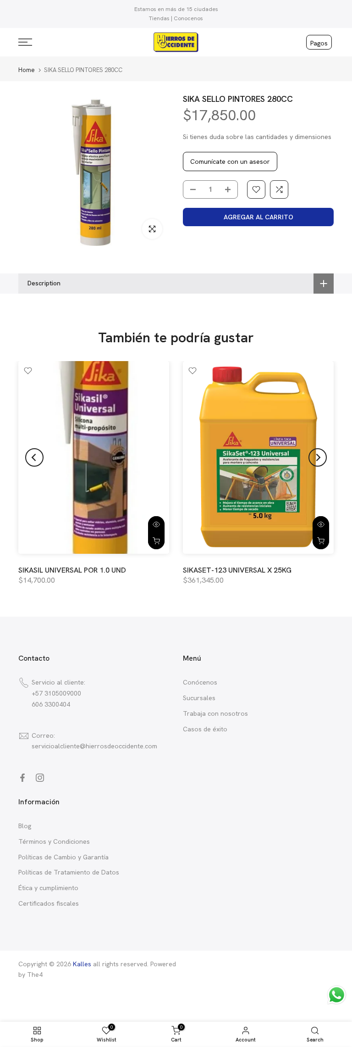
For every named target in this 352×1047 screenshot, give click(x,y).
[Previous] (34, 457)
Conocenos (188, 18)
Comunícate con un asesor (230, 161)
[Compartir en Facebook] (22, 777)
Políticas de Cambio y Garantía (63, 857)
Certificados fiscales (48, 903)
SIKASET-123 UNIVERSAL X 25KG (237, 570)
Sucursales (199, 698)
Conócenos (200, 682)
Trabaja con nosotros (215, 713)
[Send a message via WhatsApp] (336, 995)
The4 (35, 974)
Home (26, 70)
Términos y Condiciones (54, 841)
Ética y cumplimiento (48, 888)
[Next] (317, 457)
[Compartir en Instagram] (40, 777)
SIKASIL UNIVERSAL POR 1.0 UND (72, 570)
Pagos (319, 43)
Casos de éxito (205, 729)
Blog (24, 826)
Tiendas (159, 18)
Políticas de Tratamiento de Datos (68, 872)
